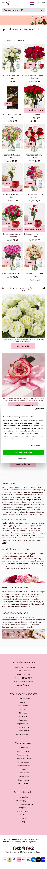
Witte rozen (23, 716)
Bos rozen (23, 702)
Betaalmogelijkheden (23, 800)
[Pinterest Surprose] (28, 848)
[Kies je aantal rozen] (23, 316)
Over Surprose (23, 773)
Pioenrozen (23, 713)
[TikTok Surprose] (23, 848)
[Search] (42, 10)
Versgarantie (23, 807)
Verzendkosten (36, 852)
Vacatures (23, 815)
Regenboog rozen (23, 723)
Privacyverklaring (34, 839)
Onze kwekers (23, 780)
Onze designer (23, 776)
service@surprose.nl (25, 681)
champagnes (18, 606)
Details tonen (35, 446)
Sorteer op (11, 40)
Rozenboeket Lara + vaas (12, 273)
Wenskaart (23, 748)
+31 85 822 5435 (25, 678)
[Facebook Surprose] (15, 848)
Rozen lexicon (23, 762)
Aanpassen (22, 458)
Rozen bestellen (23, 698)
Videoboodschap (23, 751)
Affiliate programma (29, 842)
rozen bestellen (18, 512)
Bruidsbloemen (23, 731)
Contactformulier (23, 685)
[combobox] (23, 10)
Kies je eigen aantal (23, 734)
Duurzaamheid (23, 783)
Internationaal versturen (23, 804)
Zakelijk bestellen (23, 811)
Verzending (23, 797)
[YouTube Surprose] (32, 848)
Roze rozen (23, 720)
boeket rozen (11, 604)
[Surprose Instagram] (19, 848)
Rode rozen (23, 709)
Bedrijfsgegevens (19, 839)
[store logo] (8, 4)
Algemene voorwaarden (11, 842)
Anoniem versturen (23, 758)
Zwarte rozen (23, 727)
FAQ (23, 822)
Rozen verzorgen (23, 755)
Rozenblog (23, 769)
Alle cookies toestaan (23, 452)
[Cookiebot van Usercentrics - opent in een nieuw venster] (34, 409)
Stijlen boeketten (23, 765)
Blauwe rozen (23, 706)
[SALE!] (34, 72)
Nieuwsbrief (23, 818)
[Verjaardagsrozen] (23, 375)
